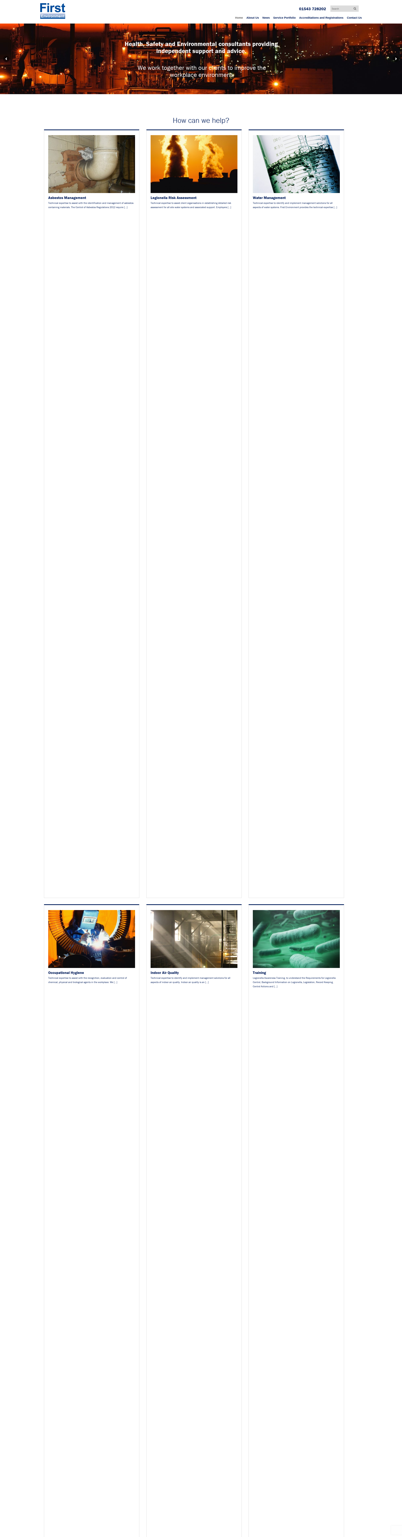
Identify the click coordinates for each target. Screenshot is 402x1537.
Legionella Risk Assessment (173, 197)
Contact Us (354, 17)
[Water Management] (296, 193)
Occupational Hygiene (66, 972)
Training (259, 972)
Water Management (269, 197)
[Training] (296, 967)
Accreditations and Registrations (321, 17)
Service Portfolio (284, 17)
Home (239, 17)
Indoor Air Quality (165, 972)
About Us (252, 17)
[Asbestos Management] (91, 193)
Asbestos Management (67, 197)
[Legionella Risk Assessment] (194, 193)
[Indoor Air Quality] (194, 967)
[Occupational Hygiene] (91, 967)
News (266, 17)
